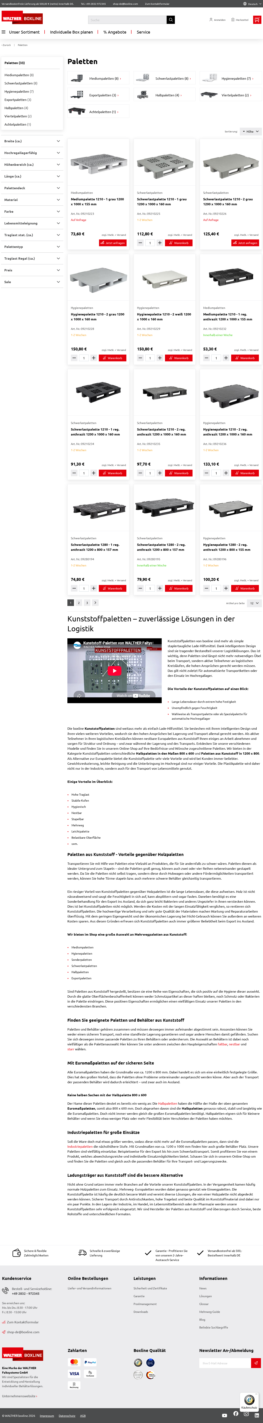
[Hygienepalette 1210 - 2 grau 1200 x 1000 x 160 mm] (98, 277)
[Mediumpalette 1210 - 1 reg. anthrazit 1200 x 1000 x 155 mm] (231, 277)
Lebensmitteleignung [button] (21, 223)
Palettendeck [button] (14, 188)
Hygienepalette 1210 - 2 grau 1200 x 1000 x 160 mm (97, 316)
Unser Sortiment (24, 31)
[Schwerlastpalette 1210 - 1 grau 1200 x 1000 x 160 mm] (164, 162)
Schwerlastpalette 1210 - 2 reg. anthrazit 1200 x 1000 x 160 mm (161, 431)
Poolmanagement (145, 1304)
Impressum (47, 1415)
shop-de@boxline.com (23, 1332)
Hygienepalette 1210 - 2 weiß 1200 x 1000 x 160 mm (164, 316)
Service (143, 31)
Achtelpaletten (18, 124)
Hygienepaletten (19, 91)
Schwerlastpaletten (21, 83)
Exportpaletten (18, 99)
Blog (202, 1319)
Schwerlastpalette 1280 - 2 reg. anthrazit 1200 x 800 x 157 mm (161, 547)
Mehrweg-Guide (209, 1311)
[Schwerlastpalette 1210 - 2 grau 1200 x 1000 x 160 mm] (231, 162)
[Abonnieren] (256, 1363)
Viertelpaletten (18, 116)
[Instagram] (245, 1414)
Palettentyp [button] (13, 246)
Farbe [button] (8, 211)
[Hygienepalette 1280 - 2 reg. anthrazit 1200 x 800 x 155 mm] (231, 507)
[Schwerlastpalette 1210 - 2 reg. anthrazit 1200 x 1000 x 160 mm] (164, 392)
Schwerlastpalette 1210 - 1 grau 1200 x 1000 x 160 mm (162, 201)
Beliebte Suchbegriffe (213, 1327)
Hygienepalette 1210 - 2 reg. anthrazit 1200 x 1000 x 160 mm (227, 431)
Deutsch (253, 4)
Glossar (204, 1304)
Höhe (250, 131)
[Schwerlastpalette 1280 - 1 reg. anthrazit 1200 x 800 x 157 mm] (98, 507)
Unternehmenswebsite (19, 1396)
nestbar (234, 1044)
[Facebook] (235, 1414)
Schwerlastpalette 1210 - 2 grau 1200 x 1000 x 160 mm (228, 201)
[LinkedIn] (257, 1415)
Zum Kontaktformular (157, 3)
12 (252, 603)
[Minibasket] (257, 20)
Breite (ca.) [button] (13, 141)
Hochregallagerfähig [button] (20, 153)
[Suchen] (171, 20)
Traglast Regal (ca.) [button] (19, 258)
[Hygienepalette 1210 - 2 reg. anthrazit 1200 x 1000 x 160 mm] (231, 392)
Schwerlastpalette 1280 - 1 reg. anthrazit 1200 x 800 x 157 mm (95, 547)
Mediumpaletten (19, 75)
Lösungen (205, 1296)
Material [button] (11, 199)
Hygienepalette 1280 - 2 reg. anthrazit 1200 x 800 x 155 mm (226, 547)
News (202, 1288)
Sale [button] (7, 282)
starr (70, 1049)
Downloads (141, 1311)
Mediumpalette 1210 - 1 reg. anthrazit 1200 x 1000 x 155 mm (227, 316)
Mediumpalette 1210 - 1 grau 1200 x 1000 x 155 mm (97, 201)
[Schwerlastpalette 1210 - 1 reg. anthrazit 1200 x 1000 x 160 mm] (98, 392)
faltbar (222, 1044)
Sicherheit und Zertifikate (150, 1288)
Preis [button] (8, 270)
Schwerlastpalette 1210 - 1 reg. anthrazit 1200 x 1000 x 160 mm (95, 431)
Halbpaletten (16, 108)
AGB (83, 1415)
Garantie (139, 1296)
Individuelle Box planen (71, 31)
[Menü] (256, 1395)
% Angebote (114, 31)
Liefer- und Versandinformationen (89, 1288)
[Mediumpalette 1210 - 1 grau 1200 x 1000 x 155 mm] (98, 162)
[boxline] (34, 17)
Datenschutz (67, 1415)
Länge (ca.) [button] (12, 176)
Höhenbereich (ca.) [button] (19, 164)
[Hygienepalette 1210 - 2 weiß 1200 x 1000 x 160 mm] (164, 277)
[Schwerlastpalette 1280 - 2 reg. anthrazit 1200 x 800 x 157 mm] (164, 507)
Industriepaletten (80, 1146)
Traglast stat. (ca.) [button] (18, 235)
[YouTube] (224, 1415)
